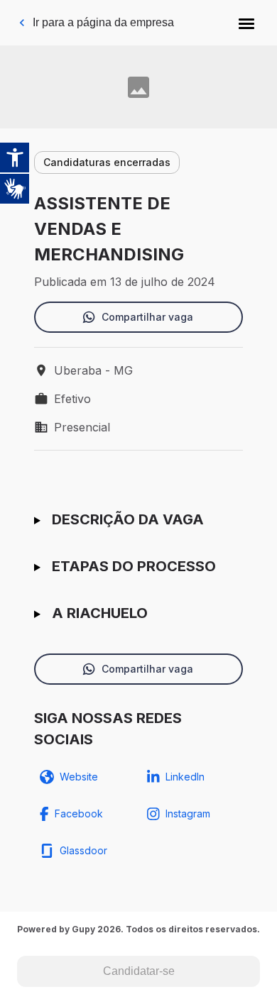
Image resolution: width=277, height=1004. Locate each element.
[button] (246, 22)
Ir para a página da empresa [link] (103, 22)
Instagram (187, 813)
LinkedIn (185, 777)
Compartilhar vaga (147, 317)
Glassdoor (83, 850)
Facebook (79, 813)
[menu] (246, 22)
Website (79, 777)
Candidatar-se (139, 971)
